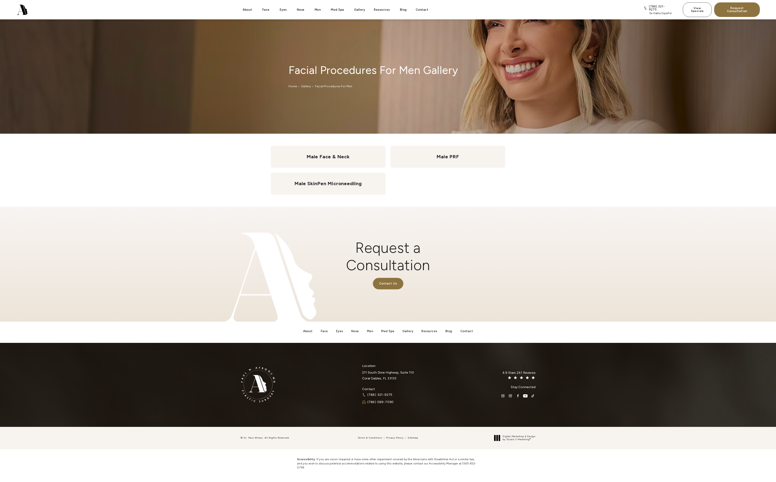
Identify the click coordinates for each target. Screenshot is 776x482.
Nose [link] (301, 10)
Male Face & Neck (328, 157)
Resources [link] (382, 10)
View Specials (697, 9)
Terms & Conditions (370, 437)
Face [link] (266, 10)
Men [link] (318, 10)
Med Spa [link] (337, 10)
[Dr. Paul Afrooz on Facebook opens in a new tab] (518, 396)
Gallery (306, 86)
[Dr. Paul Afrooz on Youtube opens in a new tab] (525, 396)
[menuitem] (248, 9)
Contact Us (388, 283)
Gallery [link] (359, 10)
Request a (388, 256)
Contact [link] (422, 10)
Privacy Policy (395, 437)
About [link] (247, 10)
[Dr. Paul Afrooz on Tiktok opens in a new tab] (533, 396)
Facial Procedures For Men (333, 86)
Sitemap (413, 437)
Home (293, 86)
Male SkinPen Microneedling (328, 183)
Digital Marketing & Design (519, 438)
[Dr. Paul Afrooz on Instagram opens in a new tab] (503, 396)
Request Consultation (737, 9)
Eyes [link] (283, 10)
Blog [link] (403, 10)
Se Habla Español (660, 13)
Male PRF (447, 157)
